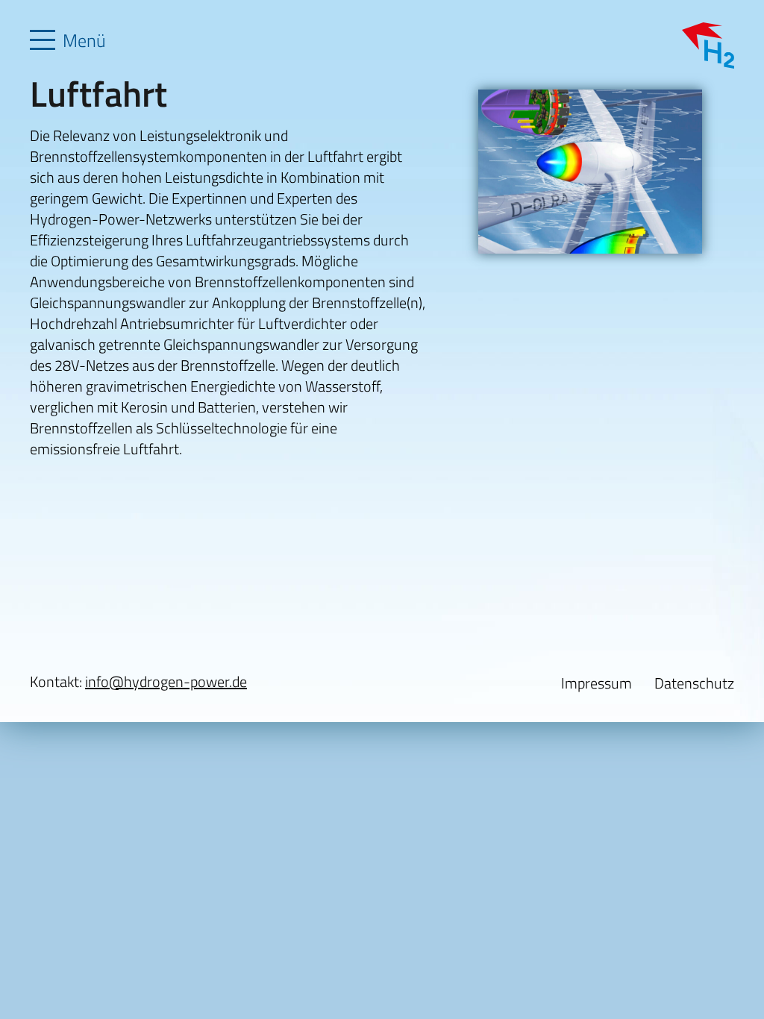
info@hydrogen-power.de (166, 681)
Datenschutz (694, 683)
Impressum (596, 683)
